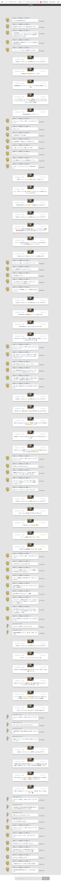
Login (58, 1)
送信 (46, 878)
